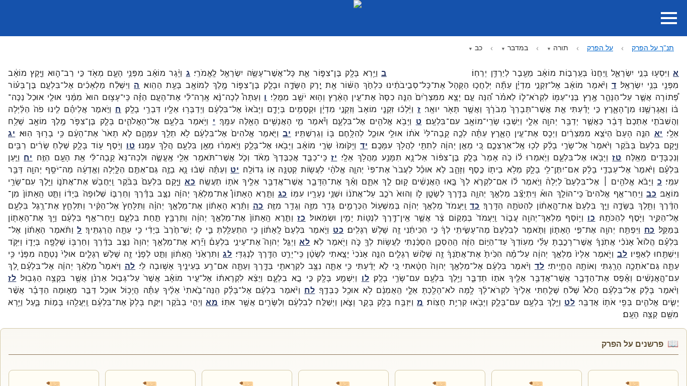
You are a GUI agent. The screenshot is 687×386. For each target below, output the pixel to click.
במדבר (517, 47)
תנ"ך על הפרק (653, 47)
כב (478, 47)
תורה (560, 47)
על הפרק (600, 47)
